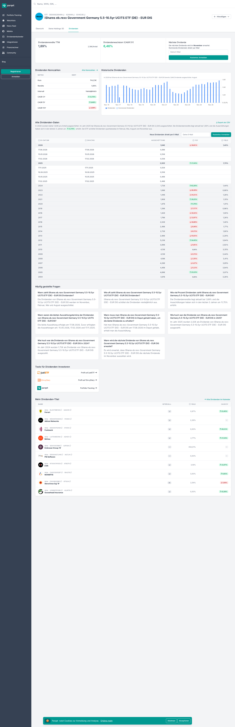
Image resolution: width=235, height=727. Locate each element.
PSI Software (50, 457)
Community (11, 53)
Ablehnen (171, 721)
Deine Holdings (56, 29)
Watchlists (11, 20)
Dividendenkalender (15, 37)
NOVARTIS (49, 475)
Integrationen (12, 42)
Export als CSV (223, 122)
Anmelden (16, 77)
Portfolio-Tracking (14, 15)
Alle (88, 70)
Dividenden (73, 29)
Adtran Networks (52, 421)
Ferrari (47, 412)
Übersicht (40, 29)
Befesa (47, 439)
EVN (46, 466)
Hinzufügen (221, 17)
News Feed (11, 26)
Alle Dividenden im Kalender (218, 399)
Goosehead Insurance (54, 492)
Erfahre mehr (107, 721)
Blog (4, 62)
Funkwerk (49, 430)
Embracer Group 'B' (53, 448)
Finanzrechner (12, 47)
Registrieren (16, 71)
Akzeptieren (184, 721)
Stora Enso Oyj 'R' (52, 484)
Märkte (10, 31)
